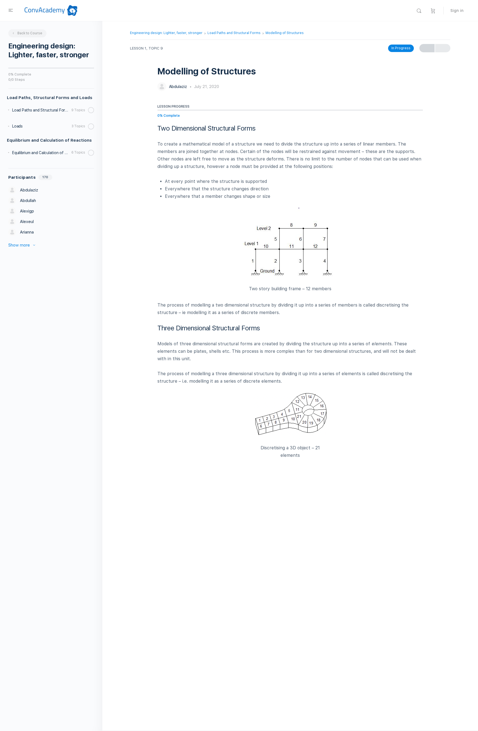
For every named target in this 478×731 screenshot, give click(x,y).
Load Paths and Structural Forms (234, 33)
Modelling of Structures (285, 33)
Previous (427, 48)
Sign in (457, 10)
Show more (19, 245)
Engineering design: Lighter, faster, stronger (166, 33)
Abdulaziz (178, 86)
